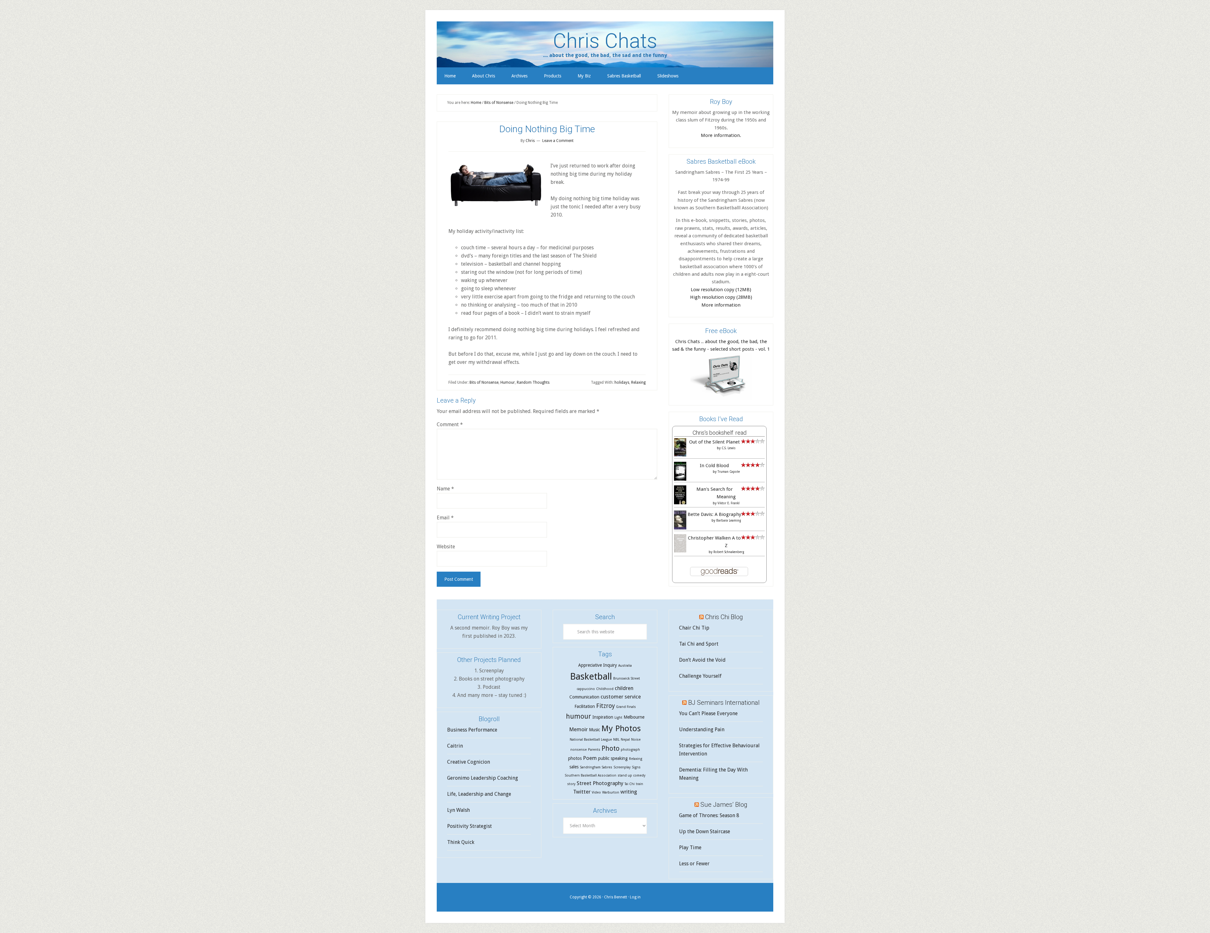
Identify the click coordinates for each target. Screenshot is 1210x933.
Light (618, 717)
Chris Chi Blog (724, 617)
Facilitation (584, 706)
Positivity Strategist (469, 826)
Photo (610, 748)
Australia (625, 666)
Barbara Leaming (728, 520)
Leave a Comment (557, 141)
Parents (594, 750)
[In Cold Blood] (680, 479)
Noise (636, 740)
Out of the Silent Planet (714, 442)
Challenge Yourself (700, 676)
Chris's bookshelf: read (719, 432)
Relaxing (638, 382)
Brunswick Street (626, 678)
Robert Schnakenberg (728, 552)
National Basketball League (591, 740)
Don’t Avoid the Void (702, 660)
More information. (721, 135)
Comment (450, 424)
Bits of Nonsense (484, 382)
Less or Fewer (694, 864)
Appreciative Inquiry (597, 665)
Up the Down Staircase (704, 831)
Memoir (578, 729)
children (624, 688)
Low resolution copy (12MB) (721, 289)
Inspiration (602, 717)
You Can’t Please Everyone (708, 713)
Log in (635, 897)
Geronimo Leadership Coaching (482, 778)
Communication (584, 696)
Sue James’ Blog (723, 804)
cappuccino (586, 689)
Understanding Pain (701, 729)
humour (578, 716)
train (639, 784)
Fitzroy (605, 706)
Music (594, 729)
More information (720, 305)
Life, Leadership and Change (479, 794)
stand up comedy (631, 775)
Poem (590, 758)
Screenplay (622, 767)
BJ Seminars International (724, 702)
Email (445, 518)
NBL (616, 740)
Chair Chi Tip (694, 628)
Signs (636, 767)
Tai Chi (630, 784)
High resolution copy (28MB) (721, 297)
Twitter (582, 792)
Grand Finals (626, 707)
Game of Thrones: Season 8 (709, 815)
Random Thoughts (533, 382)
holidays (621, 382)
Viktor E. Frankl (728, 503)
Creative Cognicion (468, 762)
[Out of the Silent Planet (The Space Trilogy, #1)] (680, 455)
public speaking (613, 758)
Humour (507, 382)
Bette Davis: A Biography (714, 514)
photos (575, 758)
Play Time (690, 848)
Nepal (625, 740)
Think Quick (460, 842)
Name (445, 489)
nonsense (578, 750)
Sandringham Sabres (596, 767)
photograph (630, 750)
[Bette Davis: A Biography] (680, 528)
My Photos (621, 728)
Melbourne (634, 717)
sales (574, 766)
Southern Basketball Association (590, 775)
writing (628, 792)
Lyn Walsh (458, 810)
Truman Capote (728, 471)
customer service (621, 696)
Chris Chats (605, 41)
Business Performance (472, 730)
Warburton (610, 792)
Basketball (591, 676)
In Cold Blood (714, 465)
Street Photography (600, 783)
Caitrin (455, 746)
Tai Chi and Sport (698, 644)
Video (596, 792)
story (571, 784)
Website (446, 547)
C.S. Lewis (728, 448)
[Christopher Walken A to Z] (680, 551)
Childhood (605, 689)
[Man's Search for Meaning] (680, 503)
